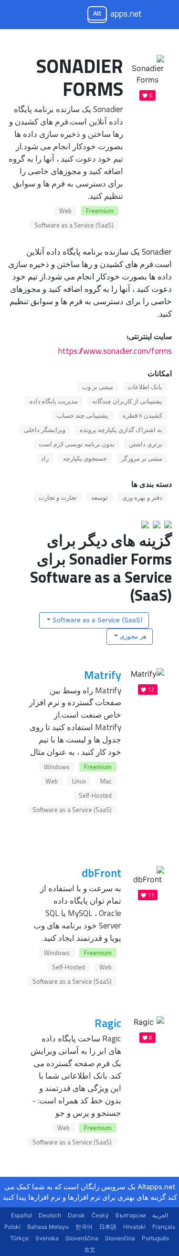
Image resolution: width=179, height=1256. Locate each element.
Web (65, 211)
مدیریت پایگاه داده (54, 401)
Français (163, 1226)
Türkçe (19, 1238)
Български (131, 1215)
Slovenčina (120, 1238)
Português (155, 1238)
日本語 (107, 1226)
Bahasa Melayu (48, 1226)
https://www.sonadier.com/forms (115, 350)
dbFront (101, 872)
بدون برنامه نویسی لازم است (77, 444)
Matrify (102, 674)
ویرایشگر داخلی (44, 429)
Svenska (47, 1238)
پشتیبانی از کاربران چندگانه (127, 401)
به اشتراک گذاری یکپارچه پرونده (121, 429)
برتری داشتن (145, 444)
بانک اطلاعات (144, 386)
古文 (89, 1249)
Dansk (76, 1215)
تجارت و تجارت (58, 497)
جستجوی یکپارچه (85, 458)
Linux (79, 781)
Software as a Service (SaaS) (74, 225)
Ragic (108, 1022)
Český (100, 1215)
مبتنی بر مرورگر (141, 458)
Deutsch (50, 1215)
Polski (12, 1226)
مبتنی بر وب (97, 386)
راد (45, 458)
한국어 (84, 1226)
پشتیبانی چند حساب (82, 415)
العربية (160, 1215)
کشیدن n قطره (142, 415)
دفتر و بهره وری (142, 497)
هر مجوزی (132, 636)
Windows (57, 767)
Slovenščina (81, 1238)
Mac (106, 781)
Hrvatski (134, 1226)
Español (21, 1215)
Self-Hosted (95, 795)
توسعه (99, 497)
